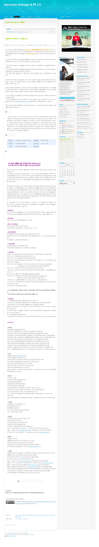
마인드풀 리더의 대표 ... (82, 72)
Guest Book (37, 16)
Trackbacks (18, 518)
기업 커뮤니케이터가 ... (82, 59)
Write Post (68, 16)
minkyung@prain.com (24, 101)
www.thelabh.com (18, 355)
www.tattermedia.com (32, 466)
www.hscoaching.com (34, 446)
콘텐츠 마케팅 (69, 156)
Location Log (29, 16)
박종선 (23, 515)
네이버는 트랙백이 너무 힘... (85, 123)
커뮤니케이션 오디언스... (83, 64)
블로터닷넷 (69, 151)
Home (6, 16)
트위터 (62, 144)
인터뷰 (63, 156)
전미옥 (37, 515)
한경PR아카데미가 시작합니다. (15, 32)
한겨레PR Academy (47, 515)
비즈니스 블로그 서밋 (67, 149)
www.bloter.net (34, 465)
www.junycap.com (48, 463)
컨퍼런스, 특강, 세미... (64, 111)
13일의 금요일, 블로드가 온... (84, 111)
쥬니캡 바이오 (62, 106)
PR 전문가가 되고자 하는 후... (85, 127)
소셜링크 (67, 157)
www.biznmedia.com (25, 430)
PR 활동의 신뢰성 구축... (82, 69)
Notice (11, 16)
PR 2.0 (66, 144)
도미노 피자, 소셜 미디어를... (83, 107)
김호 (20, 515)
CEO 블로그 (68, 154)
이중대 (33, 515)
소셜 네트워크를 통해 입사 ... (83, 115)
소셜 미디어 (64, 139)
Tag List (17, 16)
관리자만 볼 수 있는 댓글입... (83, 79)
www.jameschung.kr (44, 432)
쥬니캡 (69, 141)
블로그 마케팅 (70, 146)
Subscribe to (10, 536)
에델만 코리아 (63, 147)
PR (72, 141)
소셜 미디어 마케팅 (66, 151)
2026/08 (67, 164)
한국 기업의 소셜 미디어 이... (84, 119)
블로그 (65, 141)
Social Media (65, 142)
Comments (25, 518)
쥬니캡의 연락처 (63, 109)
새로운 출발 (28, 515)
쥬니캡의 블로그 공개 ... (65, 114)
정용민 (41, 515)
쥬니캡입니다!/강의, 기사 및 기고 (36, 45)
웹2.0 (68, 147)
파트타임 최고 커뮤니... (82, 62)
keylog (22, 16)
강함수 (17, 515)
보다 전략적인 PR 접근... (82, 67)
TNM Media (25, 533)
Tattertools (13, 533)
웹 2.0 (71, 147)
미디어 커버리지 (63, 116)
